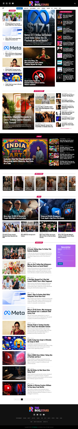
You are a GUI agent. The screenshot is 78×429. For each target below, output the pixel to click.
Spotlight (19, 8)
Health (49, 418)
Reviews (55, 8)
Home (31, 421)
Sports (53, 418)
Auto (45, 418)
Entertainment (33, 8)
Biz (52, 8)
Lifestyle (33, 418)
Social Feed (26, 8)
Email (59, 257)
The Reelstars (34, 427)
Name (59, 252)
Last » (38, 399)
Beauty (29, 418)
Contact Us (45, 421)
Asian (61, 418)
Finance (38, 418)
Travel (57, 418)
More (60, 8)
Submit (60, 263)
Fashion (48, 8)
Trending (43, 8)
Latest (38, 8)
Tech (42, 418)
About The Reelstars (38, 421)
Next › (34, 399)
